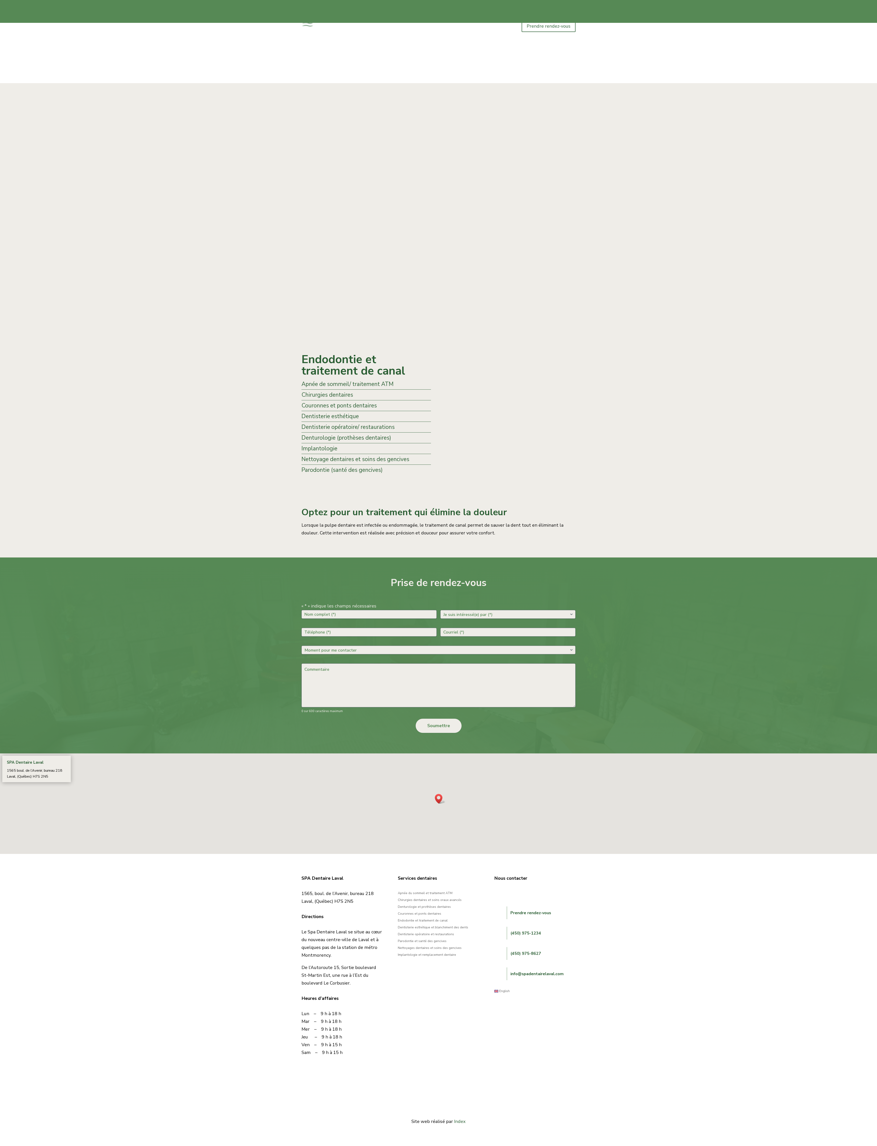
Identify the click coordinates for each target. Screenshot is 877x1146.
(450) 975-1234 (525, 933)
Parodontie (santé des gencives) (342, 470)
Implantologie (319, 449)
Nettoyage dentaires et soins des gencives (355, 459)
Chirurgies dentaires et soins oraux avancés (430, 900)
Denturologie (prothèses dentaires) (346, 438)
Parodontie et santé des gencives (422, 941)
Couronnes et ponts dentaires (339, 406)
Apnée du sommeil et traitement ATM (425, 893)
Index (460, 1121)
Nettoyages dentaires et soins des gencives (430, 948)
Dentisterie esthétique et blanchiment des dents (433, 927)
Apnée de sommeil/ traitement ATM (347, 384)
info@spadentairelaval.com (537, 974)
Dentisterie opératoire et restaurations (426, 934)
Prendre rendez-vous (549, 26)
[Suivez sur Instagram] (507, 893)
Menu (322, 24)
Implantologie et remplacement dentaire (427, 955)
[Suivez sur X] (516, 893)
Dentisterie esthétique (330, 416)
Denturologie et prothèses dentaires (424, 907)
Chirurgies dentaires (327, 395)
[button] (440, 799)
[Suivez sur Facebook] (498, 893)
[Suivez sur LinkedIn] (525, 893)
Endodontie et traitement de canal (423, 921)
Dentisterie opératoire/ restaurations (348, 427)
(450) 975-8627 (525, 953)
